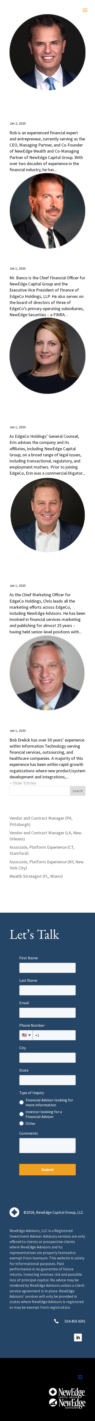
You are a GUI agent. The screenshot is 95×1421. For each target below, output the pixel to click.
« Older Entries (23, 783)
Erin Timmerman (44, 409)
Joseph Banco (46, 257)
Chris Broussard (37, 567)
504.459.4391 (75, 1321)
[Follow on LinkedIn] (78, 1337)
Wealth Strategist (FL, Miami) (36, 876)
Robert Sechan (29, 105)
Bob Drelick (42, 719)
